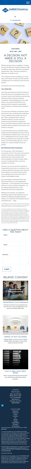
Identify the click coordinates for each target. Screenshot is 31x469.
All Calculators (15, 426)
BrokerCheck (4, 429)
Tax (15, 418)
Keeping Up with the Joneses (15, 337)
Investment (15, 413)
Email (5, 245)
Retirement (15, 411)
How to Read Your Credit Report (15, 372)
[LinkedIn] (15, 17)
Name (5, 235)
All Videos (15, 424)
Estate (15, 414)
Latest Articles (15, 422)
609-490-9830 (16, 20)
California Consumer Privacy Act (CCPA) (14, 447)
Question (5, 254)
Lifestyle (15, 421)
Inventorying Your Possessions (15, 302)
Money (15, 419)
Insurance (15, 416)
